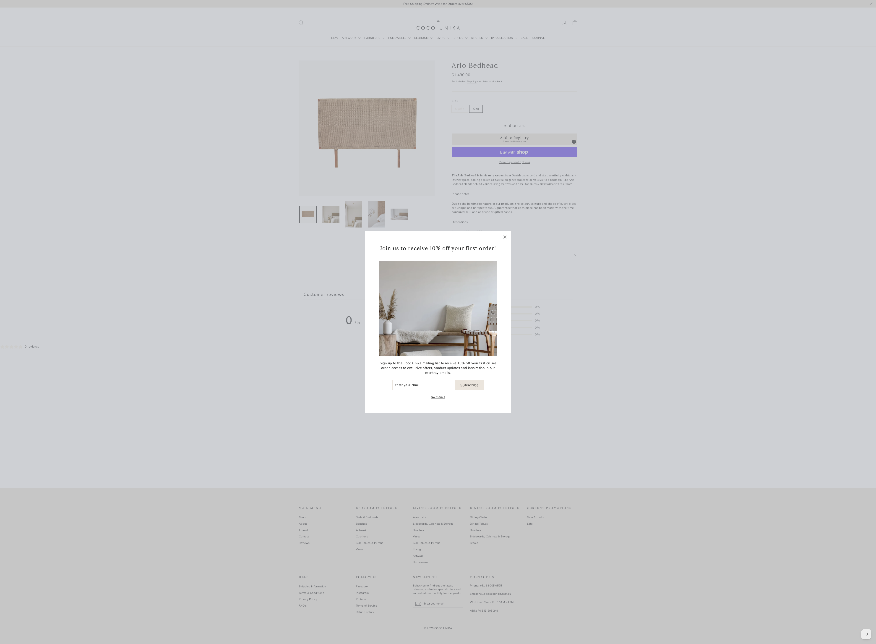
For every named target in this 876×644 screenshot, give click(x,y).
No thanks (438, 397)
